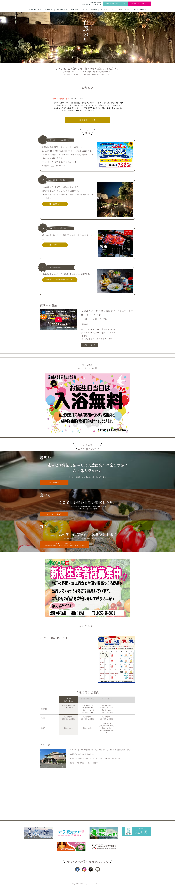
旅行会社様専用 (140, 9)
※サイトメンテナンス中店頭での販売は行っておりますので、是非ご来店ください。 (64, 544)
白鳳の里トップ (35, 9)
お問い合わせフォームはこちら (115, 3)
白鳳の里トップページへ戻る (140, 3)
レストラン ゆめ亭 (54, 514)
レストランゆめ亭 (89, 9)
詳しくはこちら (55, 204)
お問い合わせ (124, 9)
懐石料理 (74, 9)
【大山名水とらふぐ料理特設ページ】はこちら (60, 279)
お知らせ (48, 9)
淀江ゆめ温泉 (61, 9)
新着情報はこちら (87, 120)
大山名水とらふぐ (108, 9)
